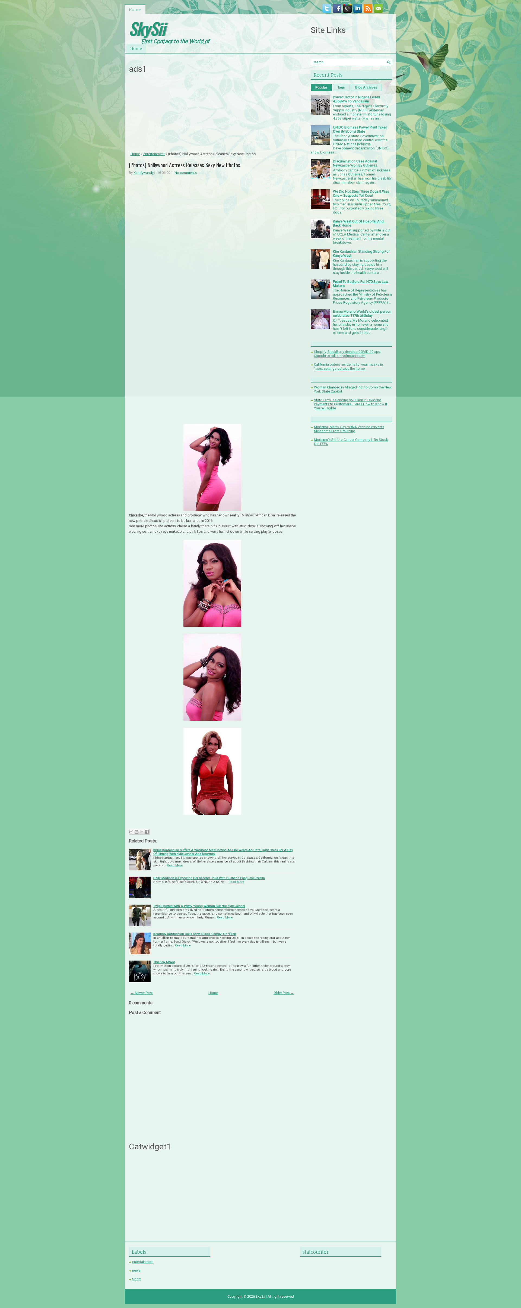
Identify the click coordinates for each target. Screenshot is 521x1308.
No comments (185, 173)
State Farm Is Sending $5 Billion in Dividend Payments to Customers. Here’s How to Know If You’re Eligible (350, 404)
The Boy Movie (164, 962)
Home (135, 9)
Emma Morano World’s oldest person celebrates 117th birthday (362, 313)
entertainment (154, 154)
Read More (175, 865)
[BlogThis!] (136, 832)
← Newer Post (142, 993)
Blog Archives (366, 87)
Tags (341, 87)
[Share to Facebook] (147, 832)
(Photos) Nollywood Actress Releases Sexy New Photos (184, 165)
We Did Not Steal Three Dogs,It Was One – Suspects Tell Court (361, 193)
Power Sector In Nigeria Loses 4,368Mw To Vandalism (356, 99)
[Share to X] (141, 832)
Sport (136, 1279)
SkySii (147, 28)
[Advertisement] (212, 113)
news (136, 1270)
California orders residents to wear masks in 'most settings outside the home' (348, 366)
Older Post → (284, 993)
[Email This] (131, 832)
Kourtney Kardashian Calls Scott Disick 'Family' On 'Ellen (194, 934)
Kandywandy (144, 173)
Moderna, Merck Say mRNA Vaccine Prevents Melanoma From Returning (349, 429)
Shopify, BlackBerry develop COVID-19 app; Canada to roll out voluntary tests (347, 354)
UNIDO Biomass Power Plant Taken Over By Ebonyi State (360, 129)
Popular (321, 87)
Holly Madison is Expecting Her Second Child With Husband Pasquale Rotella (209, 878)
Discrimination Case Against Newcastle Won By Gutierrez (355, 163)
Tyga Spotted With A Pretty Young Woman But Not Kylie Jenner (199, 906)
